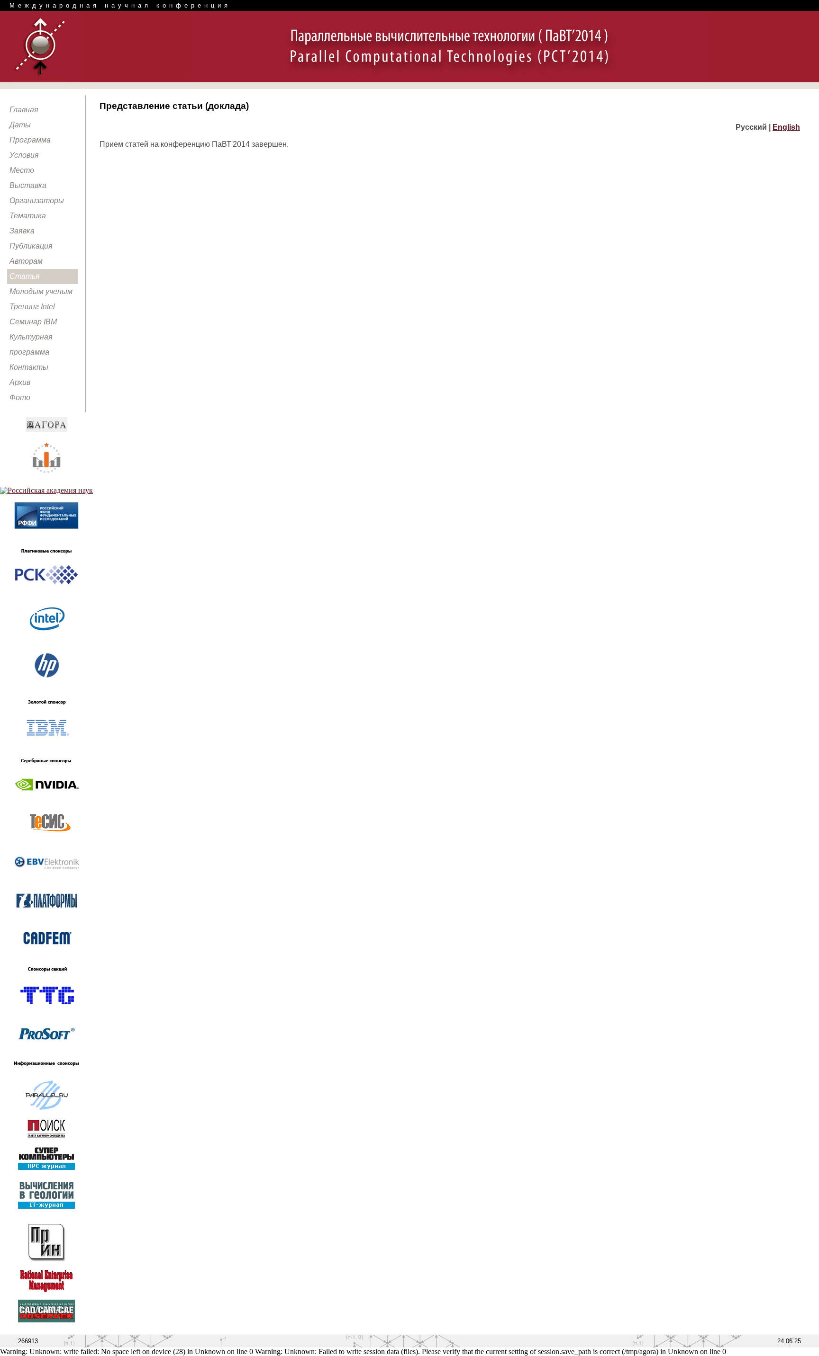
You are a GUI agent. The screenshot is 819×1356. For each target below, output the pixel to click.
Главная (23, 110)
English (786, 127)
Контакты (28, 367)
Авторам (26, 261)
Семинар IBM (33, 322)
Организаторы (36, 200)
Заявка (22, 231)
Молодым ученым (41, 291)
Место (21, 170)
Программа (30, 140)
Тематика (27, 216)
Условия (24, 155)
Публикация (31, 246)
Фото (19, 397)
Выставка (27, 185)
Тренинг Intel (32, 307)
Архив (19, 382)
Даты (20, 125)
